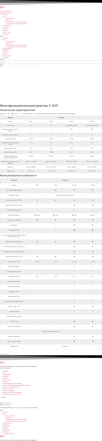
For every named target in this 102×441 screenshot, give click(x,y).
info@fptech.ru (8, 403)
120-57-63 (8, 399)
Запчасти (6, 29)
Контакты (6, 34)
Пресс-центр (7, 32)
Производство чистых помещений (16, 22)
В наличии (6, 27)
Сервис (5, 30)
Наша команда (10, 18)
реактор (6, 354)
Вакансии (9, 20)
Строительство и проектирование (16, 23)
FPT (2, 7)
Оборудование (7, 25)
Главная (5, 14)
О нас (4, 16)
